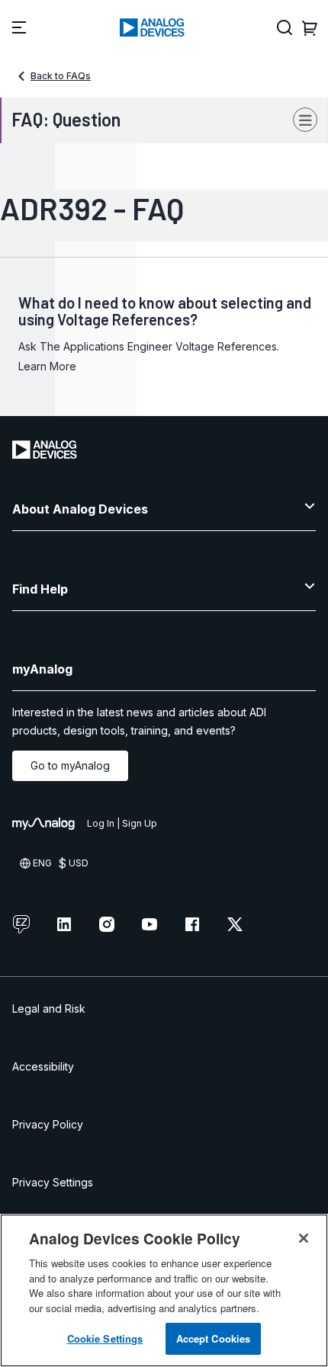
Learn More (47, 366)
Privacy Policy (47, 1124)
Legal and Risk (48, 1008)
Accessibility (43, 1066)
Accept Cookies (213, 1338)
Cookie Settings (105, 1338)
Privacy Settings (52, 1182)
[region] (164, 1290)
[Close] (303, 1238)
